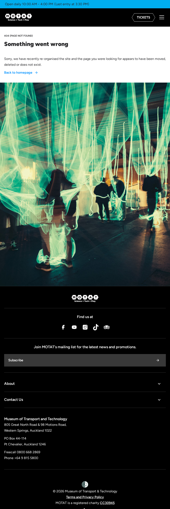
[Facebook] (63, 328)
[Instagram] (85, 328)
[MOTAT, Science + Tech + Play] (18, 17)
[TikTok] (95, 328)
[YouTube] (74, 328)
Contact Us (13, 399)
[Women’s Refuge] (85, 484)
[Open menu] (161, 17)
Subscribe (15, 360)
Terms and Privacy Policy (85, 497)
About (9, 383)
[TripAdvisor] (106, 328)
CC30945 (107, 503)
